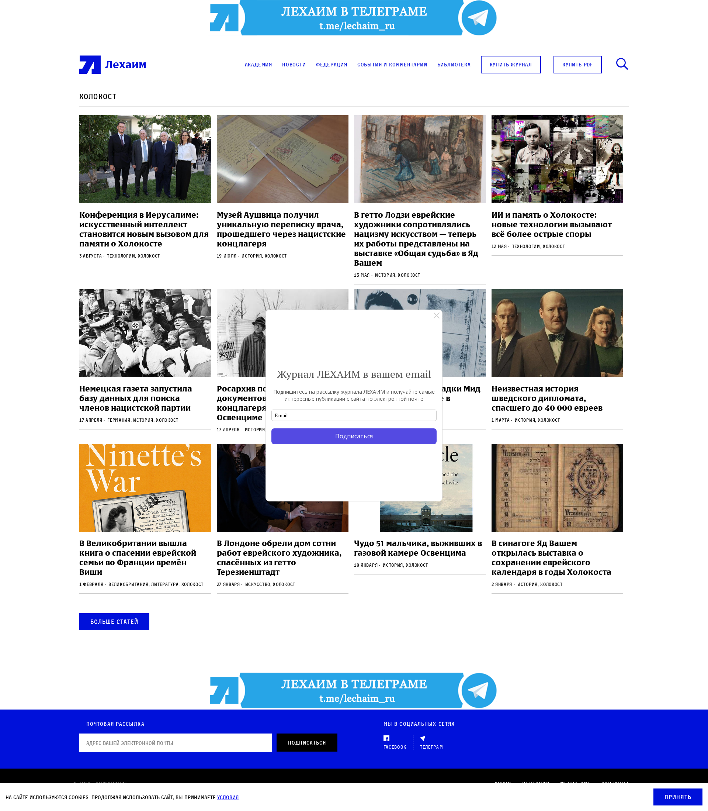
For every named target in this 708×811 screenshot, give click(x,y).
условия (228, 797)
